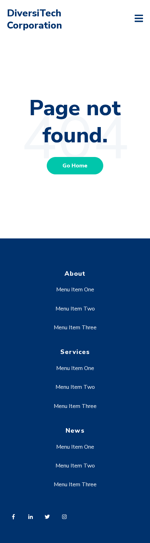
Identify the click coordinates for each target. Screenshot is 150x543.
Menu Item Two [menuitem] (75, 309)
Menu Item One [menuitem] (75, 289)
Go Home (75, 166)
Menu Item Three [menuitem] (75, 327)
